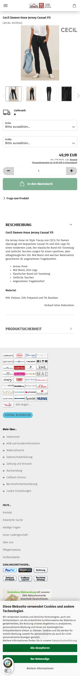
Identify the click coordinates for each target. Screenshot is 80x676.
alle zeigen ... (23, 404)
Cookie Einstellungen (19, 491)
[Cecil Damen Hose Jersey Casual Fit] (40, 52)
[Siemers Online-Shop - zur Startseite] (40, 5)
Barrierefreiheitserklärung (22, 484)
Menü (5, 5)
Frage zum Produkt (18, 198)
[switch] (7, 671)
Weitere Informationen (40, 668)
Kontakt (7, 512)
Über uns (8, 542)
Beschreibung (18, 225)
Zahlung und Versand (19, 463)
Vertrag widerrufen (18, 415)
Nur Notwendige (40, 659)
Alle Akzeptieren (40, 648)
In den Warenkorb (40, 184)
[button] (8, 171)
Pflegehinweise (12, 549)
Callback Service (16, 477)
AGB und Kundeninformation (23, 443)
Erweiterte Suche (13, 520)
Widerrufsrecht (15, 450)
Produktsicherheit (24, 329)
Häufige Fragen (11, 527)
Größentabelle (11, 557)
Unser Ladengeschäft (15, 535)
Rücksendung (14, 470)
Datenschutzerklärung (64, 640)
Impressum (13, 436)
